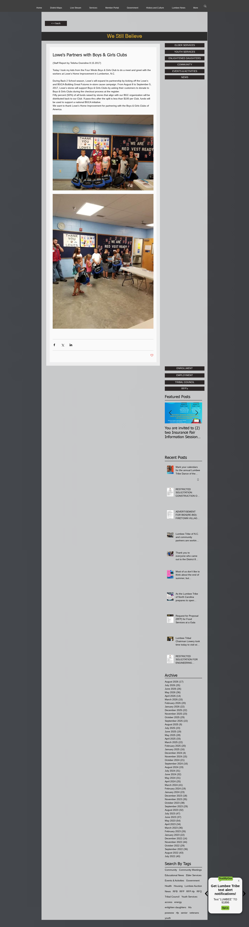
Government (193, 880)
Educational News (174, 875)
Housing (178, 886)
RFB (175, 891)
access (168, 902)
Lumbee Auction (193, 886)
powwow (169, 912)
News (168, 891)
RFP (182, 891)
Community (171, 869)
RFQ (199, 891)
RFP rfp (190, 891)
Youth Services (189, 896)
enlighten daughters (175, 907)
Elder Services (193, 875)
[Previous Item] (170, 413)
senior (184, 912)
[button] (75, 8)
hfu (190, 907)
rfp (177, 912)
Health (168, 886)
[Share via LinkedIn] (70, 345)
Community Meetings (190, 869)
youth (168, 918)
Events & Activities (174, 880)
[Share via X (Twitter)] (62, 345)
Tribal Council (172, 896)
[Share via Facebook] (54, 345)
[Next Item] (196, 413)
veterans (194, 912)
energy (178, 902)
